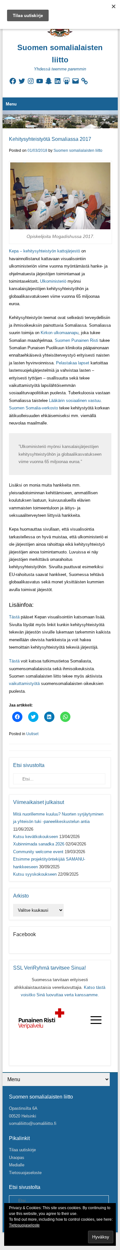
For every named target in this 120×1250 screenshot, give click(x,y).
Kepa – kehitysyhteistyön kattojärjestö (44, 251)
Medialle (16, 1165)
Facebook (24, 934)
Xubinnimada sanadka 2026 (38, 844)
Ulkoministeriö (53, 281)
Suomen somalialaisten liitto (77, 150)
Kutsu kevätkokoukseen (35, 836)
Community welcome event (38, 851)
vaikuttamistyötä (24, 683)
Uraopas (16, 1157)
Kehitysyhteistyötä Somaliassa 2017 (50, 139)
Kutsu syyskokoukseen (35, 874)
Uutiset (32, 734)
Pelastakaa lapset (72, 362)
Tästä (14, 617)
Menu (11, 104)
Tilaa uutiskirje (22, 1149)
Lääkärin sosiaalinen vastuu (74, 400)
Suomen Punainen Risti (76, 340)
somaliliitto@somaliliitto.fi (32, 1123)
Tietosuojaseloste (25, 1172)
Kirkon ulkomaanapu (59, 332)
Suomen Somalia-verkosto (33, 408)
